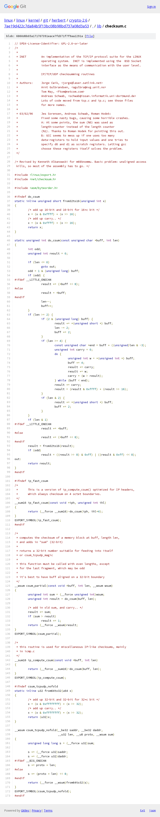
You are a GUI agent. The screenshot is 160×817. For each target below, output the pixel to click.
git (45, 20)
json (152, 810)
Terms (48, 810)
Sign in (151, 7)
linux (8, 20)
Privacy (36, 810)
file (89, 36)
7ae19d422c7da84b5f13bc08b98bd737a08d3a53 (46, 26)
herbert (59, 20)
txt (142, 810)
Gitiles (25, 810)
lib (99, 26)
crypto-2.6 (78, 20)
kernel (34, 20)
